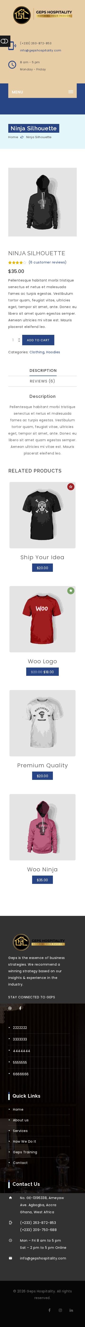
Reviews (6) (42, 381)
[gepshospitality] (42, 15)
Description (43, 370)
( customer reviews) (48, 262)
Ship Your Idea (42, 557)
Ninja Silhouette (39, 137)
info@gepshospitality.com (40, 50)
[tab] (43, 370)
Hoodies (53, 352)
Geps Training (25, 1152)
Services (20, 1130)
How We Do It (24, 1141)
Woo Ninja (42, 869)
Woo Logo (42, 661)
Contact (20, 1162)
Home (13, 137)
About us (21, 1120)
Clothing (37, 352)
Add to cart (38, 340)
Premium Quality (42, 765)
